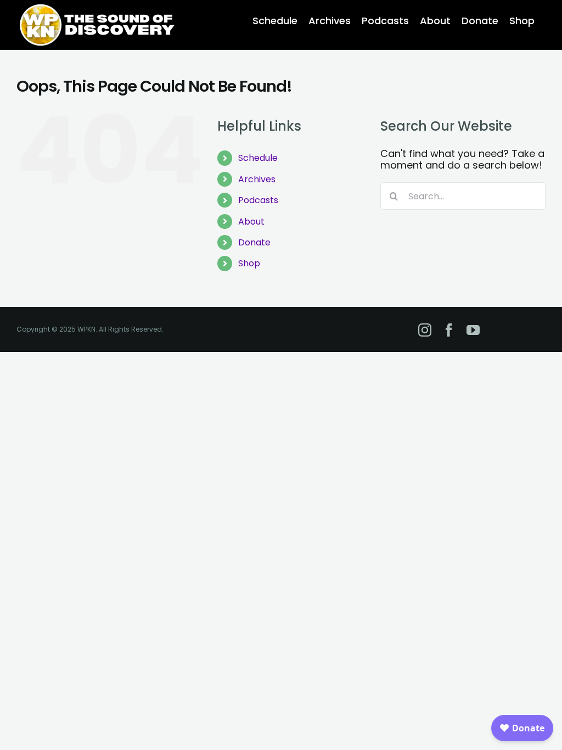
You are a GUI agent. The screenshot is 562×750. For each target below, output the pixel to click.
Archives (257, 179)
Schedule (258, 158)
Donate (254, 242)
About (251, 221)
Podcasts (258, 200)
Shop (249, 263)
